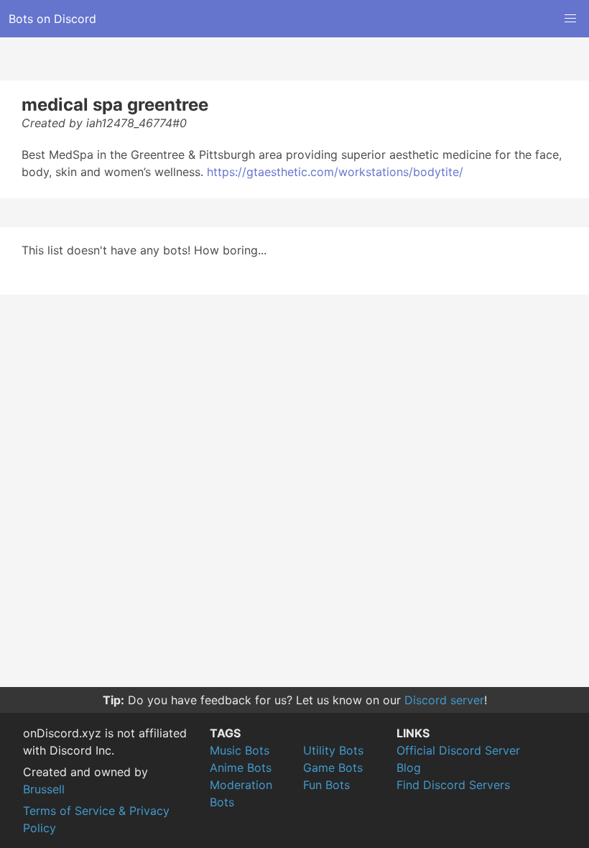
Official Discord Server (458, 750)
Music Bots (239, 750)
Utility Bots (333, 750)
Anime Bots (241, 767)
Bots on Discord (52, 18)
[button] (570, 18)
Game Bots (333, 767)
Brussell (44, 789)
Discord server (444, 700)
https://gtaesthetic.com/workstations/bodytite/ (335, 172)
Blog (408, 767)
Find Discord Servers (453, 785)
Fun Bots (326, 785)
